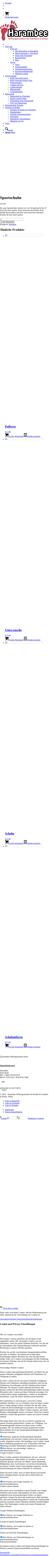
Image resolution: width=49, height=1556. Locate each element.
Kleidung (12, 224)
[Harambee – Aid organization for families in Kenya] (5, 126)
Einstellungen (36, 1319)
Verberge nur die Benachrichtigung (34, 1555)
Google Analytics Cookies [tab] (10, 1453)
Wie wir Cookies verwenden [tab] (11, 1334)
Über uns (13, 49)
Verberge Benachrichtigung (20, 1319)
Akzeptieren (5, 1319)
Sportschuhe (5, 1552)
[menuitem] (27, 3)
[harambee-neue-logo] (24, 40)
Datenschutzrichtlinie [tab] (8, 1542)
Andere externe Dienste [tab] (9, 1486)
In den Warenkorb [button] (16, 436)
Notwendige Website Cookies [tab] (12, 1368)
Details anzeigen (33, 436)
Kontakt (8, 3)
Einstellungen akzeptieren (10, 1555)
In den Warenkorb (7, 222)
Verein (12, 62)
